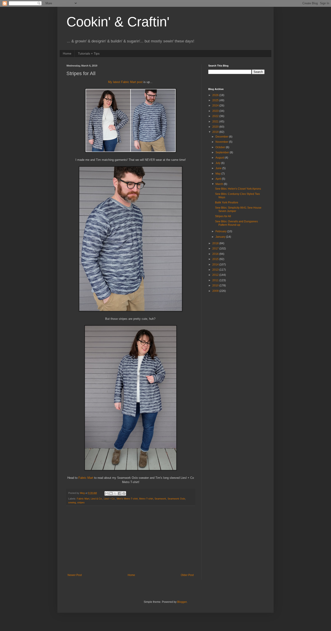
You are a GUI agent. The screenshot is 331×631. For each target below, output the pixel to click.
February (221, 231)
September (222, 152)
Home (67, 53)
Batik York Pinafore (226, 202)
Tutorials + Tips (89, 53)
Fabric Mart (85, 477)
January (220, 236)
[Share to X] (115, 493)
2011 (215, 280)
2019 (215, 132)
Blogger (182, 601)
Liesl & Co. (96, 498)
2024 (215, 105)
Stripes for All (223, 216)
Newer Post (75, 575)
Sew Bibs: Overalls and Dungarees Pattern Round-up (236, 223)
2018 (215, 243)
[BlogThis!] (111, 493)
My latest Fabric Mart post (125, 82)
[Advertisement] (130, 539)
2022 (215, 116)
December (222, 136)
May (218, 173)
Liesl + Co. (109, 498)
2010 (215, 285)
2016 (215, 254)
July (218, 163)
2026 (215, 95)
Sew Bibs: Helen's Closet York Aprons (238, 188)
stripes (81, 502)
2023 (215, 111)
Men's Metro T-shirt (127, 498)
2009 (215, 290)
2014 (215, 264)
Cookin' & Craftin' (117, 21)
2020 (215, 126)
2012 (215, 274)
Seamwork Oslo (176, 498)
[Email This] (106, 493)
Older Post (187, 575)
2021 (215, 121)
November (222, 141)
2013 (215, 269)
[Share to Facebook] (119, 493)
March (219, 184)
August (220, 157)
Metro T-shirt (146, 498)
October (220, 147)
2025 (215, 100)
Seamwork (160, 498)
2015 (215, 259)
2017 (215, 248)
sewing (72, 502)
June (218, 168)
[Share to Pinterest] (124, 493)
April (218, 178)
